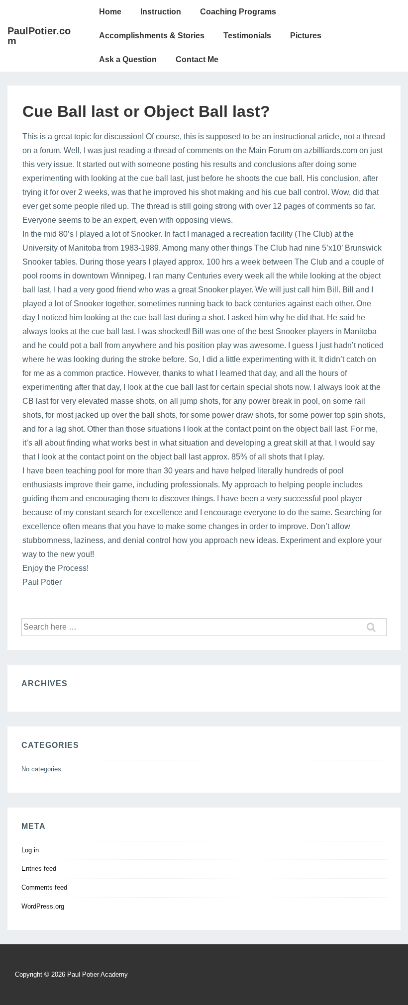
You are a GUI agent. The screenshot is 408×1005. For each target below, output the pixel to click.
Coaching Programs (238, 11)
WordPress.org (42, 906)
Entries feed (38, 868)
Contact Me (197, 59)
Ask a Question (128, 59)
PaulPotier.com (39, 35)
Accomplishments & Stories (151, 35)
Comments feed (44, 887)
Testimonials (247, 35)
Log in (30, 850)
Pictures (305, 35)
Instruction (160, 11)
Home (110, 11)
